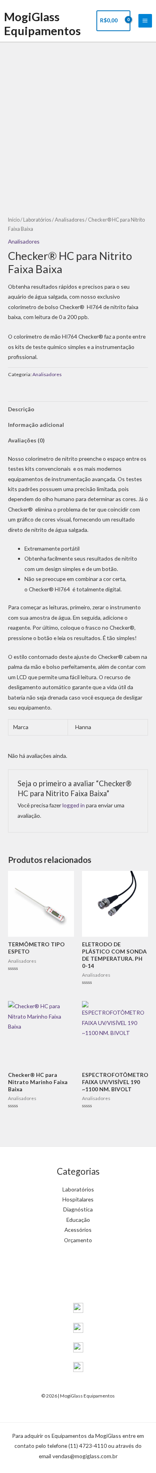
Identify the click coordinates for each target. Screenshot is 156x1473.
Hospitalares (78, 1199)
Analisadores (69, 220)
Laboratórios (37, 220)
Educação (78, 1219)
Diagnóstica (78, 1209)
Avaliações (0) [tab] (26, 440)
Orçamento (78, 1240)
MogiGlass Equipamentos (42, 24)
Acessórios (78, 1229)
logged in (73, 805)
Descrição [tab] (21, 409)
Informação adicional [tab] (36, 424)
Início (14, 220)
